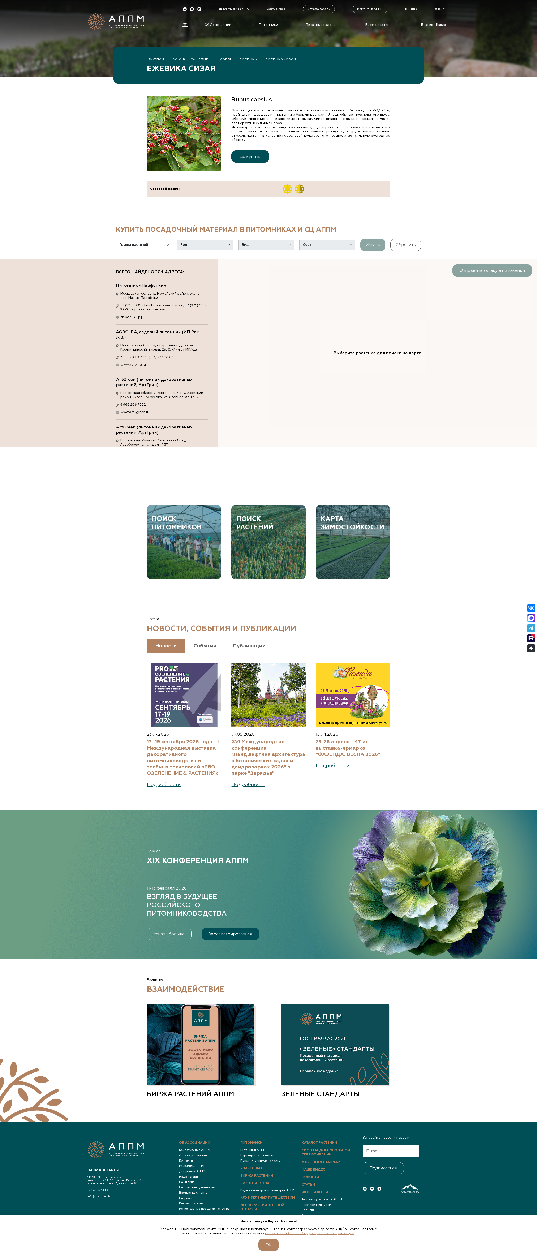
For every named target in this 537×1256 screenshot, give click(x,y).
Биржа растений (379, 25)
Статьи (308, 1184)
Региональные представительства (204, 1208)
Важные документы (193, 1192)
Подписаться (383, 1168)
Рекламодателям (191, 1203)
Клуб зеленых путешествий (267, 1197)
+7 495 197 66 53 (97, 1190)
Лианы (224, 59)
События (308, 1210)
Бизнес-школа (254, 1183)
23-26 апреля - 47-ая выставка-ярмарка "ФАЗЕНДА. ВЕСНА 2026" (348, 748)
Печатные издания (321, 25)
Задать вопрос (276, 9)
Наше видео (314, 1169)
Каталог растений (191, 59)
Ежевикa (248, 59)
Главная (155, 59)
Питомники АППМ (253, 1150)
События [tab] (205, 645)
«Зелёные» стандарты (323, 1162)
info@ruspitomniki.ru (100, 1196)
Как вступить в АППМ (194, 1150)
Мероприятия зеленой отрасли (262, 1207)
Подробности (164, 784)
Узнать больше (169, 934)
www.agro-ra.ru (133, 364)
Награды (185, 1198)
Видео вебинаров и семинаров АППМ (267, 1190)
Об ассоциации (194, 1143)
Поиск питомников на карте (260, 1160)
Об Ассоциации (218, 25)
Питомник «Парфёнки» (141, 285)
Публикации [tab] (249, 645)
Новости (310, 1177)
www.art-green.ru (135, 412)
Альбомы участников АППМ (322, 1199)
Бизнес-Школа (433, 25)
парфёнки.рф (132, 317)
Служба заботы (319, 9)
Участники (251, 1168)
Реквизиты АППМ (191, 1166)
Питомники (268, 25)
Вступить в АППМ (370, 9)
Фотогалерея (315, 1192)
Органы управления (194, 1155)
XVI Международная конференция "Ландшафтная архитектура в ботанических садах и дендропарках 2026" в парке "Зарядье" (268, 757)
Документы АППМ (192, 1171)
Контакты (186, 1160)
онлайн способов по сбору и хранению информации (309, 1233)
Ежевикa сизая (281, 59)
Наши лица (186, 1182)
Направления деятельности (199, 1187)
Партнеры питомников (256, 1155)
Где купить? (250, 156)
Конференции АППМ (316, 1204)
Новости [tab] (166, 645)
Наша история (189, 1176)
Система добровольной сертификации (326, 1152)
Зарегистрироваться (230, 934)
